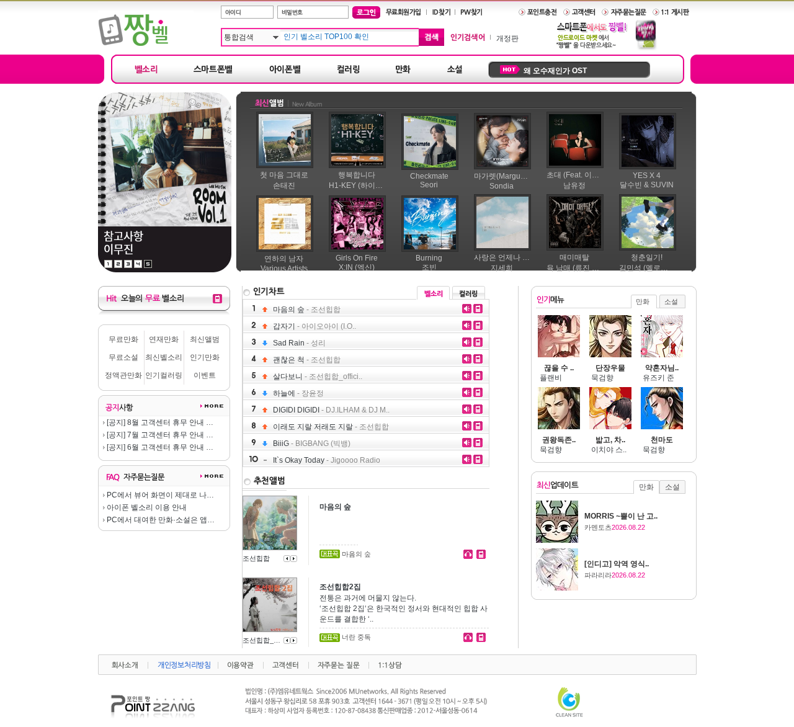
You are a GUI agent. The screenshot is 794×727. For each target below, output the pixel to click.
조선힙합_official (262, 640)
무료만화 (123, 339)
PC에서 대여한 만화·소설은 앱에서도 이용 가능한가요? (160, 519)
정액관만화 (123, 375)
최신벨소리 (163, 357)
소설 (671, 301)
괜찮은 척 (307, 359)
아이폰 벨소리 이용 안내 (146, 507)
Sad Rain (299, 343)
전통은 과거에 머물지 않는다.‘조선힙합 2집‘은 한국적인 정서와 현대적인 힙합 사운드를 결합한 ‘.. (403, 608)
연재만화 (164, 339)
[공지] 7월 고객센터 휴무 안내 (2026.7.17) (160, 434)
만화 (642, 301)
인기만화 (205, 357)
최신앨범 (205, 339)
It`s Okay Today (326, 460)
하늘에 (298, 393)
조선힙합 (256, 558)
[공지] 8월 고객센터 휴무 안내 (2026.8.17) (160, 422)
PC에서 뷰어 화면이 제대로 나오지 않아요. (160, 495)
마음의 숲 (307, 309)
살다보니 (317, 376)
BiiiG (311, 443)
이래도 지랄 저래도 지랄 (331, 426)
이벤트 (205, 375)
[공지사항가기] (211, 408)
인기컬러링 (163, 375)
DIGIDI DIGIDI (331, 410)
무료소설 (123, 357)
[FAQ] (211, 478)
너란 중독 (356, 637)
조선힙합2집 (340, 586)
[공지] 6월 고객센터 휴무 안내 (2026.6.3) (160, 447)
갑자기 (314, 326)
